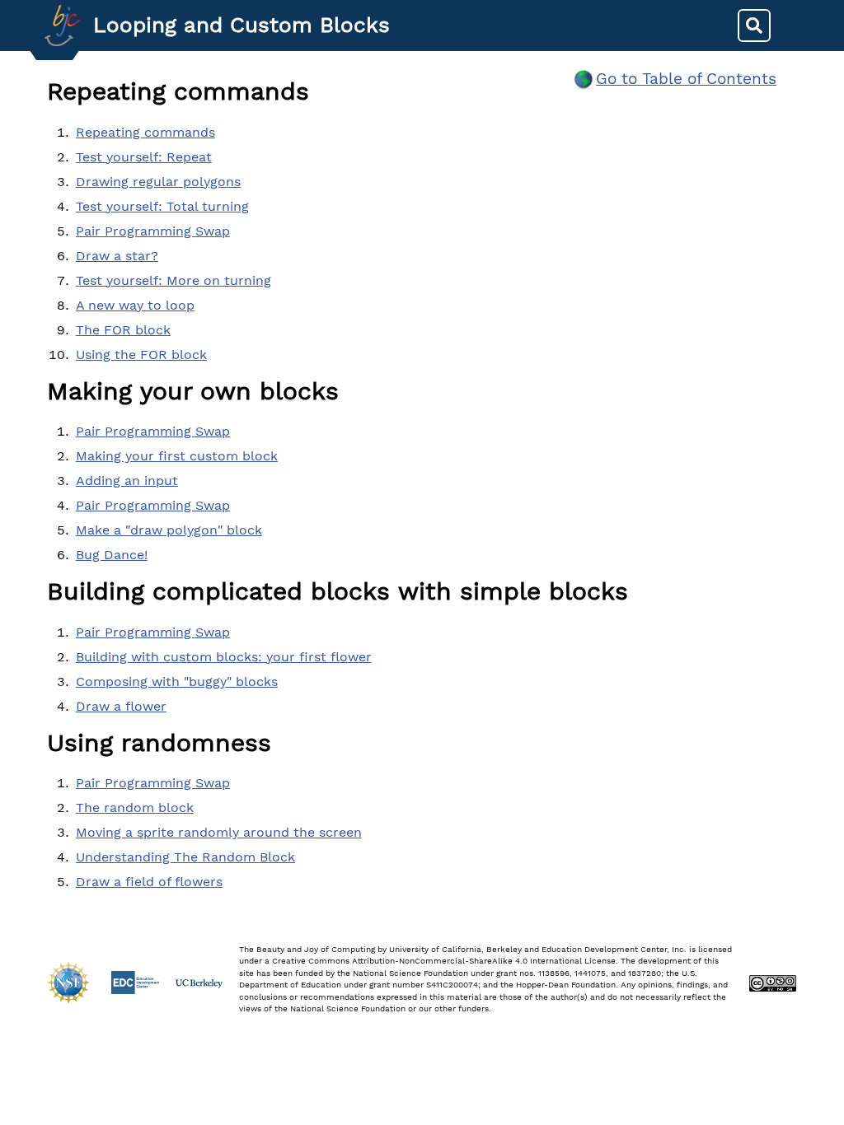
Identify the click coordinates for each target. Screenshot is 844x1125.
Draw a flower (121, 706)
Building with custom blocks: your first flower (224, 657)
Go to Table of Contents (686, 78)
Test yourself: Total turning (162, 206)
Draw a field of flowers (149, 881)
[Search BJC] (754, 25)
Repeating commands (145, 132)
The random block (135, 807)
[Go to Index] (62, 25)
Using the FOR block (141, 354)
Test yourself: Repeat (144, 157)
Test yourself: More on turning (173, 280)
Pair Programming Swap (153, 231)
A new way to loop (135, 305)
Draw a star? (117, 256)
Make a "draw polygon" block (169, 530)
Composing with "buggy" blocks (177, 681)
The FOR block (123, 330)
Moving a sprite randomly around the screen (219, 832)
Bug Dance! (112, 554)
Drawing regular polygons (158, 181)
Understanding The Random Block (185, 857)
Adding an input (127, 480)
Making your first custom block (177, 456)
